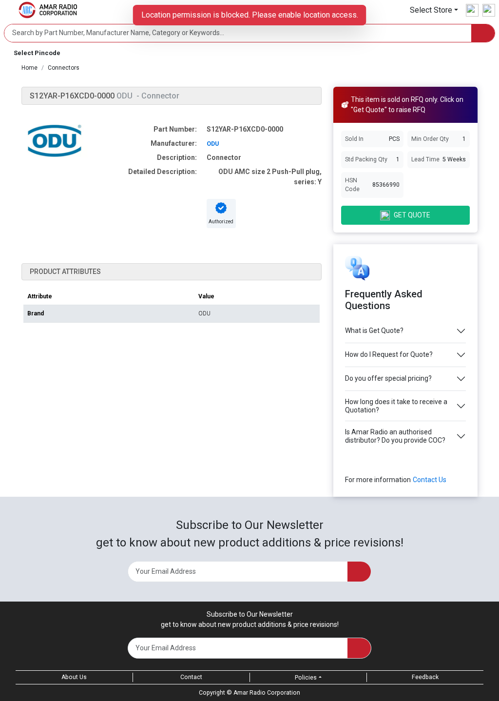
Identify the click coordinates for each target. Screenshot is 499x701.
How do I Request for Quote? (389, 354)
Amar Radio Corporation (266, 692)
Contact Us (429, 480)
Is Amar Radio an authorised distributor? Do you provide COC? (395, 436)
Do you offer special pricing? (388, 378)
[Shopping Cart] (488, 10)
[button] (434, 10)
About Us (74, 677)
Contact (191, 677)
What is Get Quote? (374, 330)
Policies (306, 677)
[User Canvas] (472, 10)
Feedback (425, 677)
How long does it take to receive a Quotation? (396, 406)
